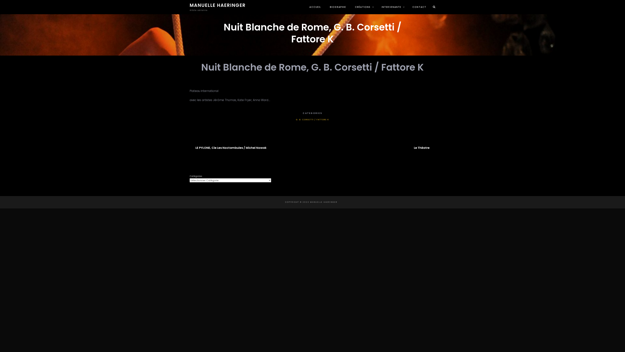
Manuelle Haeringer (218, 5)
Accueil (315, 7)
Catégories (196, 176)
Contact (419, 7)
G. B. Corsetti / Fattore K (312, 119)
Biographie (338, 7)
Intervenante (391, 7)
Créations (362, 7)
